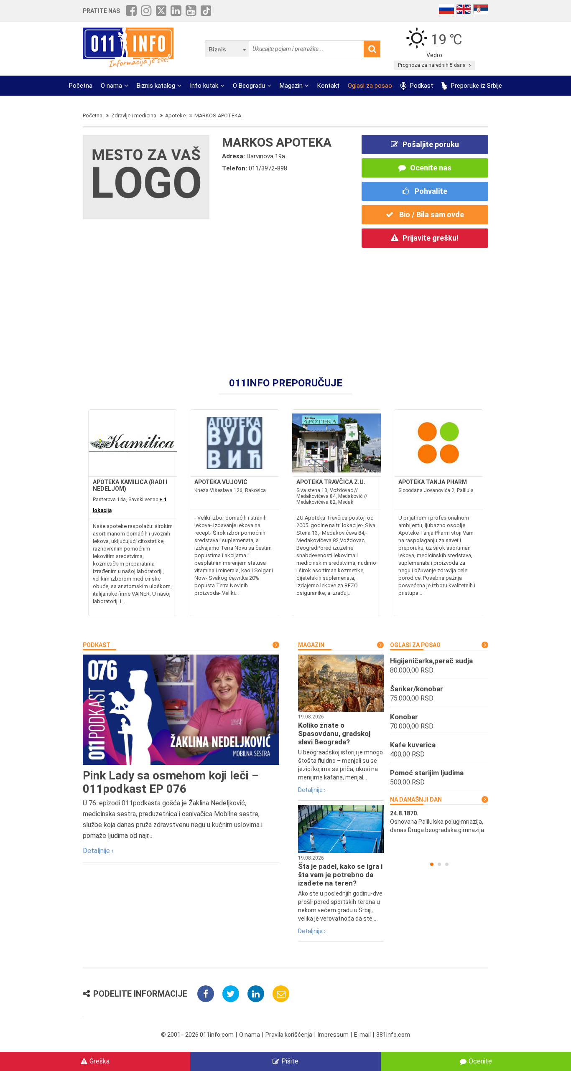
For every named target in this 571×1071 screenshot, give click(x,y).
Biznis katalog (156, 85)
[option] (439, 821)
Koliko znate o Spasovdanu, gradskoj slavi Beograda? (334, 733)
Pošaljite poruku (431, 144)
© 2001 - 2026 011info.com (197, 1034)
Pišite (289, 1061)
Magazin (291, 85)
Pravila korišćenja (288, 1034)
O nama (111, 85)
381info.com (393, 1034)
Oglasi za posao (370, 85)
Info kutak (204, 85)
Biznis (217, 49)
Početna (80, 85)
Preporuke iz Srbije (475, 85)
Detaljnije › (98, 851)
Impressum (333, 1034)
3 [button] (447, 864)
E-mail (362, 1034)
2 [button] (439, 864)
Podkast (420, 85)
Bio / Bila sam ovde (431, 214)
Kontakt (328, 85)
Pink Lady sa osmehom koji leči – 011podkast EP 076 (171, 782)
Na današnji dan (416, 799)
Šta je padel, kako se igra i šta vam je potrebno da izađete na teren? (340, 874)
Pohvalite (430, 191)
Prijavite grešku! (431, 237)
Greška (99, 1061)
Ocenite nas (430, 167)
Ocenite (480, 1061)
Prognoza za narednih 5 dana (432, 65)
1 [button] (431, 864)
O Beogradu (249, 85)
